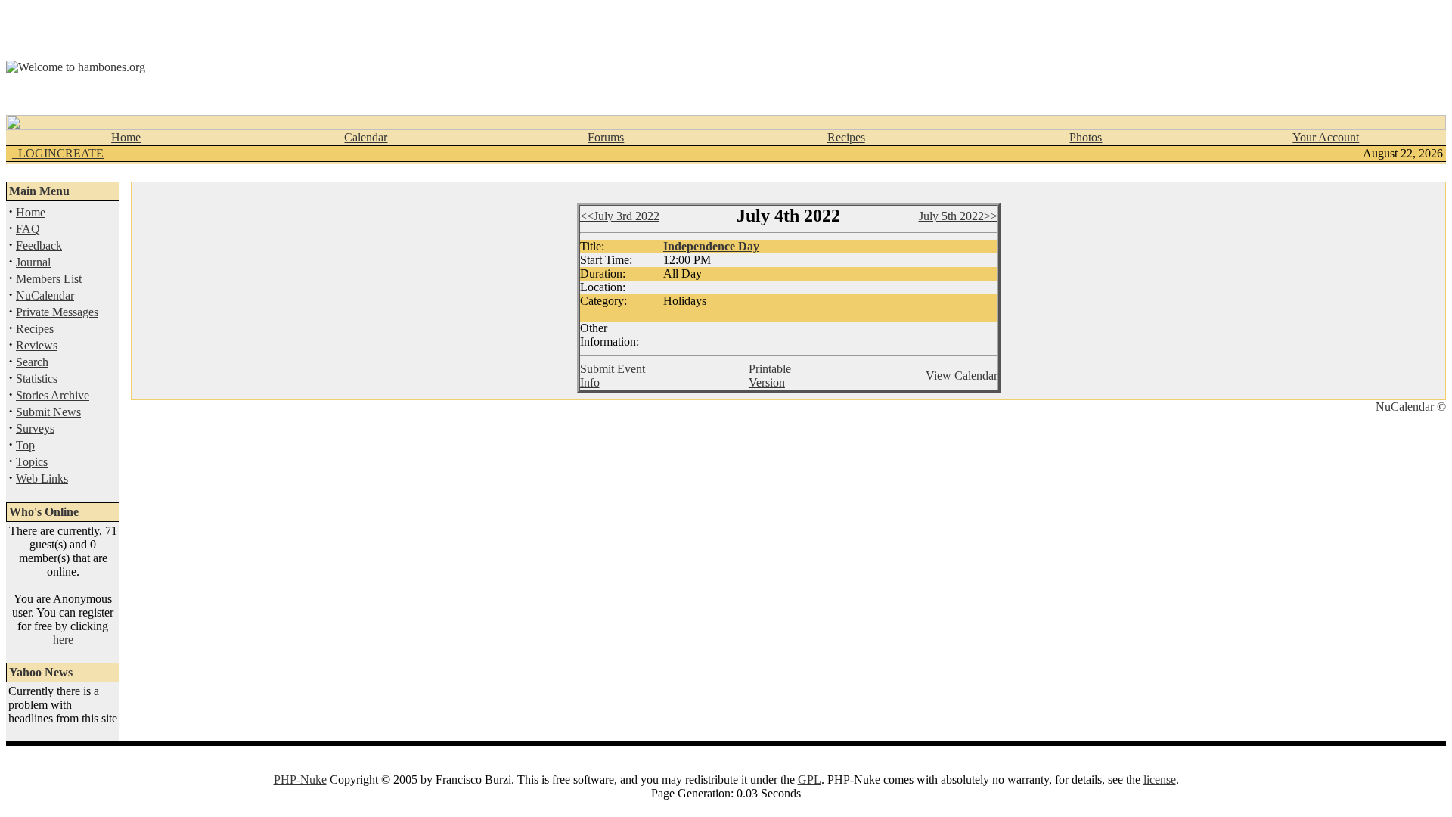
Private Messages (57, 312)
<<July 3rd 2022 (619, 216)
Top (25, 445)
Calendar (365, 137)
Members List (49, 278)
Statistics (36, 378)
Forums (606, 137)
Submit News (48, 411)
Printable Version (770, 375)
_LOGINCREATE (58, 153)
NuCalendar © (1411, 406)
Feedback (39, 245)
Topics (32, 461)
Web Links (42, 478)
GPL (809, 779)
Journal (33, 262)
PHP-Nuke (300, 779)
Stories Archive (52, 395)
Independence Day (711, 246)
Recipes (846, 137)
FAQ (28, 228)
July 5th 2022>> (958, 216)
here (63, 639)
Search (32, 362)
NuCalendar (45, 295)
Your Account (1325, 137)
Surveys (35, 428)
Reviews (36, 345)
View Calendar (961, 375)
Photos (1085, 137)
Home (126, 137)
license (1159, 779)
